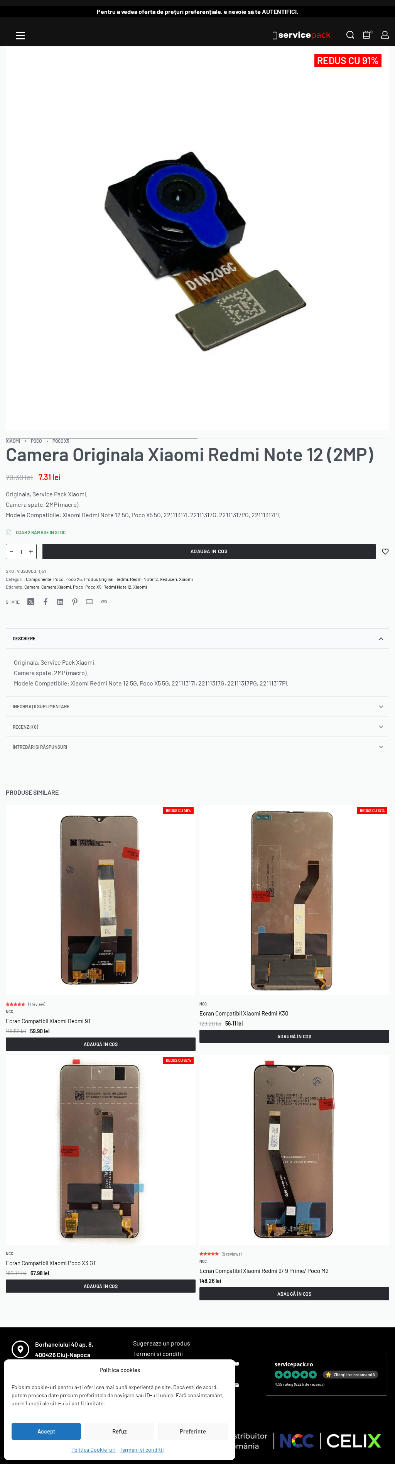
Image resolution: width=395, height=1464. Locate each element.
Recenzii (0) (25, 726)
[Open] (20, 36)
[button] (101, 1044)
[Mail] (89, 601)
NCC (9, 1012)
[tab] (197, 638)
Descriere (24, 638)
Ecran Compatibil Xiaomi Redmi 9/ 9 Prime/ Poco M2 (264, 1270)
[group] (101, 900)
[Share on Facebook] (45, 601)
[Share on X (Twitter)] (30, 601)
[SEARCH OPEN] (350, 34)
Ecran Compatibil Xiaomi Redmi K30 (243, 1013)
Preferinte (193, 1431)
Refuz (119, 1431)
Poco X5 (60, 440)
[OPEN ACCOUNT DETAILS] (385, 34)
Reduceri (168, 579)
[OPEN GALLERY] (197, 238)
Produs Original (98, 579)
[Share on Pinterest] (74, 601)
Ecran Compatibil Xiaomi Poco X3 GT (51, 1262)
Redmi (121, 579)
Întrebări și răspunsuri (40, 747)
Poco (36, 440)
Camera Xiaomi (56, 586)
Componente (38, 579)
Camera (31, 586)
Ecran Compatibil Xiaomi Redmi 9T (48, 1020)
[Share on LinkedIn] (60, 601)
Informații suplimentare (41, 706)
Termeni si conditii (142, 1449)
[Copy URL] (104, 601)
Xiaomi (13, 440)
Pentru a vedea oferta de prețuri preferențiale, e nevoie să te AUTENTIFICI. (197, 11)
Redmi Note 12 (144, 579)
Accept (46, 1431)
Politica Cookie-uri (93, 1449)
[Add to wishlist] (385, 551)
